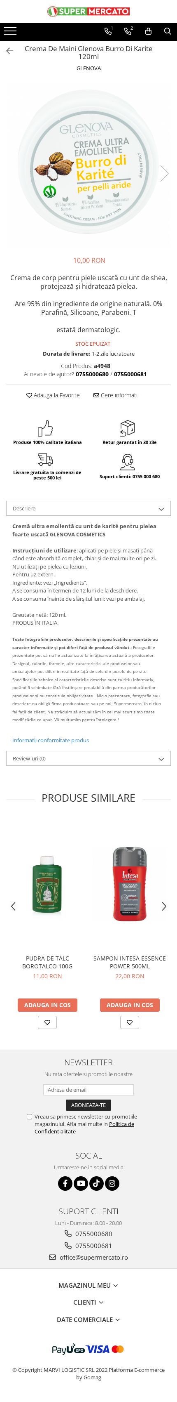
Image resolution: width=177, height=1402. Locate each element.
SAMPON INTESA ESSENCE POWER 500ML (129, 962)
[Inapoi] (6, 51)
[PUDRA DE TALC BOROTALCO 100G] (47, 884)
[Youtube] (81, 1183)
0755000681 (93, 1246)
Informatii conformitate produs (50, 740)
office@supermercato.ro (93, 1257)
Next (164, 173)
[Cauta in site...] (167, 31)
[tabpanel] (88, 165)
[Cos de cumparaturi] (148, 31)
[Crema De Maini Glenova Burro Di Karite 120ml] (88, 165)
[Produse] (11, 33)
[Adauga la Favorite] (47, 1022)
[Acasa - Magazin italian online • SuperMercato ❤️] (88, 11)
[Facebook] (65, 1183)
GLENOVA (89, 68)
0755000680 (93, 1234)
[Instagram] (112, 1183)
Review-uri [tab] (29, 758)
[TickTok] (96, 1183)
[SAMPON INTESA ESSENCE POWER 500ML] (130, 884)
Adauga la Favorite (56, 395)
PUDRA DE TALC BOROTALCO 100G (47, 962)
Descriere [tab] (24, 508)
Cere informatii (119, 395)
